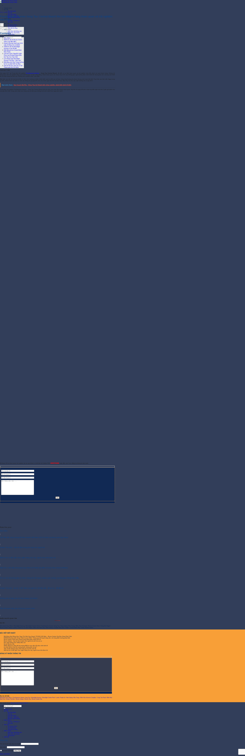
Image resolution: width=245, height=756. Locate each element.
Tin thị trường (12, 26)
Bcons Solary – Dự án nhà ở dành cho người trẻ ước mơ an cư (23, 641)
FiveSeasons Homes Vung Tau (50, 626)
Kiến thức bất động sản (15, 31)
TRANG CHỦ (8, 8)
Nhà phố (10, 22)
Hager (67, 627)
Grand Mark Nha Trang (77, 627)
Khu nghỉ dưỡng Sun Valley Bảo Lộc (15, 642)
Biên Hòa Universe (81, 626)
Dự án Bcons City (9, 644)
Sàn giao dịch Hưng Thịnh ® (19, 703)
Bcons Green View (93, 626)
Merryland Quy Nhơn (6, 626)
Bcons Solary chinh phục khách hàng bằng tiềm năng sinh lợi (22, 639)
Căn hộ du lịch (12, 14)
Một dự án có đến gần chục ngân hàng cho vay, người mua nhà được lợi (26, 650)
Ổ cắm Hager (28, 627)
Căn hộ (10, 13)
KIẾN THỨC (7, 29)
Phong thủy (11, 34)
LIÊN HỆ (6, 35)
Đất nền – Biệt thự (13, 717)
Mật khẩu (3, 747)
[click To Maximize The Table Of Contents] (2, 25)
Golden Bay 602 (59, 627)
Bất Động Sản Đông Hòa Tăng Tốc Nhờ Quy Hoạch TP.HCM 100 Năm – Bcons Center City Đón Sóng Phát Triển (38, 636)
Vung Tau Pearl (101, 697)
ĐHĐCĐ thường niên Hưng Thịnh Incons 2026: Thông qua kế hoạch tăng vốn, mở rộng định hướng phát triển (37, 638)
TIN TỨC (6, 23)
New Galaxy (49, 627)
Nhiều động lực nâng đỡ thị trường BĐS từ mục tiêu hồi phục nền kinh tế (26, 645)
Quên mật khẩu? (5, 754)
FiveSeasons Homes (32, 73)
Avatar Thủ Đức (10, 699)
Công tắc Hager (105, 626)
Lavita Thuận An (18, 627)
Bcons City (28, 699)
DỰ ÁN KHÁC (12, 11)
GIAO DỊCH (7, 720)
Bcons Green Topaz (6, 627)
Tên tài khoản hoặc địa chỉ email (10, 744)
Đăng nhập (17, 750)
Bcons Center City (37, 699)
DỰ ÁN (6, 9)
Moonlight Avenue (19, 626)
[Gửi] (4, 708)
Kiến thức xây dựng (13, 32)
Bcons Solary (89, 627)
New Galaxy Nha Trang (68, 626)
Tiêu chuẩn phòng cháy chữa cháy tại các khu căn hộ (20, 648)
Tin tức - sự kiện (3, 12)
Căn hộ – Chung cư (14, 20)
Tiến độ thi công (12, 28)
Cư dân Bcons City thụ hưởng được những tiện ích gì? (20, 647)
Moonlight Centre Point (33, 626)
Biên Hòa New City (39, 627)
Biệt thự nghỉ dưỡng (14, 718)
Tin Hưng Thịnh (12, 25)
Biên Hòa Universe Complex (88, 697)
